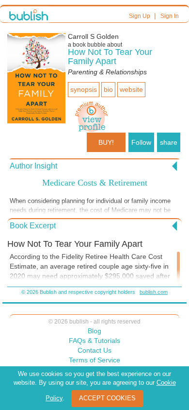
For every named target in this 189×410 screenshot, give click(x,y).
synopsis (83, 89)
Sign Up (139, 16)
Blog (94, 331)
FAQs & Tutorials (94, 340)
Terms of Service (94, 360)
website (131, 89)
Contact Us (94, 350)
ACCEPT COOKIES (107, 398)
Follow (141, 142)
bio (108, 89)
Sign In (169, 16)
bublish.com (154, 292)
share (168, 142)
